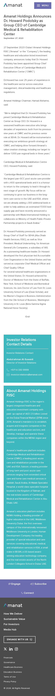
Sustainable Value (14, 619)
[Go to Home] (13, 5)
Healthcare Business (13, 667)
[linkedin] (11, 649)
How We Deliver (13, 613)
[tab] (14, 584)
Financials (8, 657)
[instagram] (16, 649)
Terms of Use (10, 677)
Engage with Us (17, 639)
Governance (9, 662)
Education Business (13, 672)
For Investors (11, 624)
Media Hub (10, 629)
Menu (45, 5)
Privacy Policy (10, 681)
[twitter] (5, 649)
